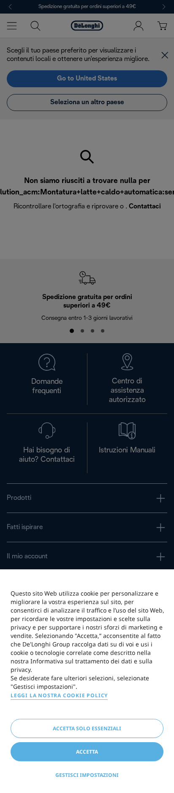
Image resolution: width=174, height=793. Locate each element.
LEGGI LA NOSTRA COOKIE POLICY (59, 695)
